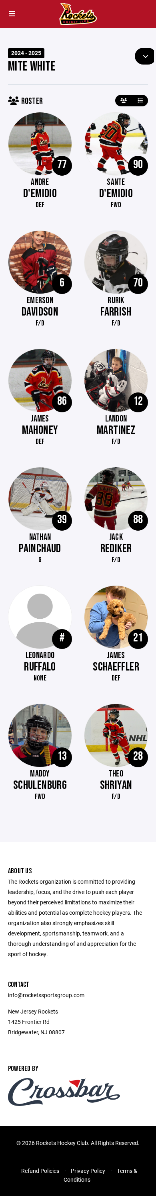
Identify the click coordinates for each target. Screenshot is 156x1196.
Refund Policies (40, 1170)
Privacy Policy (88, 1170)
